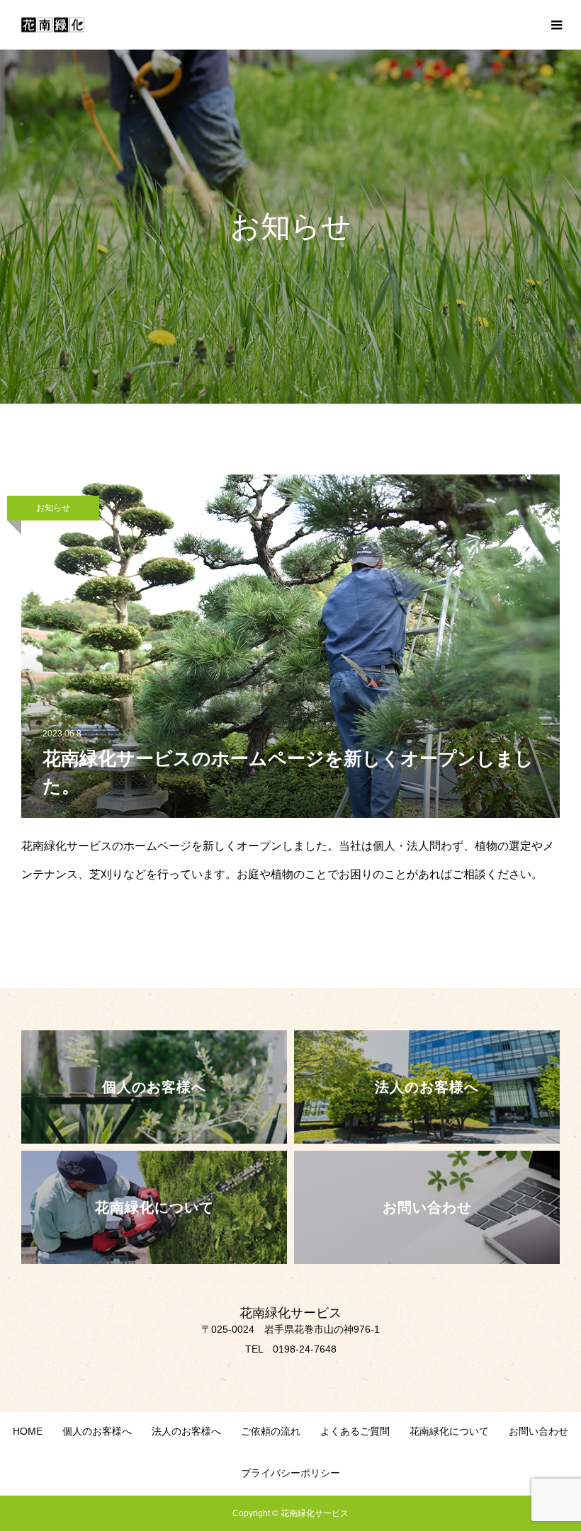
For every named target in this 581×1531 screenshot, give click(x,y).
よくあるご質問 (355, 1431)
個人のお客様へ (97, 1431)
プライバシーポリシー (290, 1473)
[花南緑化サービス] (52, 25)
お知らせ (53, 508)
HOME (28, 1431)
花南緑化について (449, 1431)
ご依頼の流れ (270, 1431)
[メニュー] (556, 25)
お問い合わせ (538, 1431)
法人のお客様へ (186, 1431)
